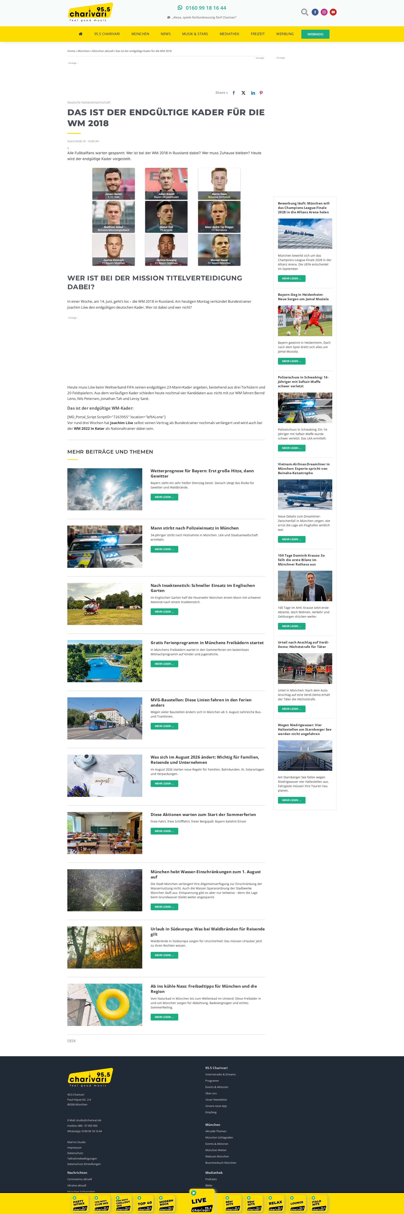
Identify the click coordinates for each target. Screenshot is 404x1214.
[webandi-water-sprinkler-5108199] (104, 871)
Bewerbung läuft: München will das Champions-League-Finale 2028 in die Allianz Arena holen (304, 207)
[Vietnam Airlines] (305, 481)
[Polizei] (104, 527)
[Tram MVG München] (104, 699)
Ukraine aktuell (76, 1185)
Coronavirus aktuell (79, 1179)
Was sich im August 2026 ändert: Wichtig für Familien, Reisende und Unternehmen (205, 759)
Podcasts (211, 1179)
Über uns (211, 1093)
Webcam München (217, 1156)
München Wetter (216, 1150)
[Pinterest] (261, 93)
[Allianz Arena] (305, 220)
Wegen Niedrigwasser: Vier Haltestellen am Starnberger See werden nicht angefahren (304, 729)
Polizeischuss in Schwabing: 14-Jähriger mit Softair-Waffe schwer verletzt (303, 381)
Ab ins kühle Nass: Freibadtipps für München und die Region (204, 988)
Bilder (209, 1185)
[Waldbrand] (104, 928)
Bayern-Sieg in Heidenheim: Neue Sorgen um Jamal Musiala (303, 296)
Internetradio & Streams (220, 1074)
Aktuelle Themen (215, 1131)
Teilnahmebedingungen (82, 1158)
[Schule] (104, 813)
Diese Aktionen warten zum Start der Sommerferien (203, 814)
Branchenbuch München (220, 1163)
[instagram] (324, 12)
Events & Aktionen (216, 1087)
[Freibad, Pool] (104, 985)
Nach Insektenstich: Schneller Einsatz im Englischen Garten (203, 588)
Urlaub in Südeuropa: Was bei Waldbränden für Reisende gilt (208, 931)
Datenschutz (75, 1153)
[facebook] (315, 12)
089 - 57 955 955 (87, 1126)
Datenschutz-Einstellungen (84, 1164)
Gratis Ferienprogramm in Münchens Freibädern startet (207, 642)
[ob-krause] (305, 572)
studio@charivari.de (88, 1120)
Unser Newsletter (216, 1099)
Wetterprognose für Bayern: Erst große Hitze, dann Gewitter (202, 473)
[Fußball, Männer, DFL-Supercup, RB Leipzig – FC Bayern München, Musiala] (305, 307)
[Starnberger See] (305, 742)
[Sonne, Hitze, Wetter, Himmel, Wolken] (104, 470)
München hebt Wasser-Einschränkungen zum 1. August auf (206, 874)
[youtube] (333, 12)
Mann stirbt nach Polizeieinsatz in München (195, 528)
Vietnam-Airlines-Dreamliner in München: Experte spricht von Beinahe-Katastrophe (304, 468)
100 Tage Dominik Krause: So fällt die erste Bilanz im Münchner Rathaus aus (301, 559)
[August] (104, 756)
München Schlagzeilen (219, 1137)
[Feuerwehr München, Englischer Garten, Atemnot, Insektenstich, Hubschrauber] (104, 584)
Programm (212, 1081)
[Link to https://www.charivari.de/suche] (304, 12)
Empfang (211, 1112)
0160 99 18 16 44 (92, 1131)
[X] (242, 93)
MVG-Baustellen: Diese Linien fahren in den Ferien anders (201, 702)
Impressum (74, 1147)
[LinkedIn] (252, 93)
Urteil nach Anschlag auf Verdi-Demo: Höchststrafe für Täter (303, 644)
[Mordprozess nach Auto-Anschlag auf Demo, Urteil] (305, 655)
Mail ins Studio (76, 1142)
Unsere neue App (216, 1106)
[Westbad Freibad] (104, 642)
